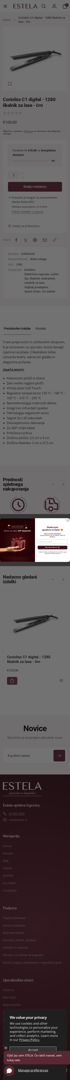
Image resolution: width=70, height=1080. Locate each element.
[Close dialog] (67, 520)
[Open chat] (9, 1070)
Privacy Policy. (29, 1040)
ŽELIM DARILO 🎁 (52, 547)
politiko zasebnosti (55, 553)
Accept (33, 1050)
